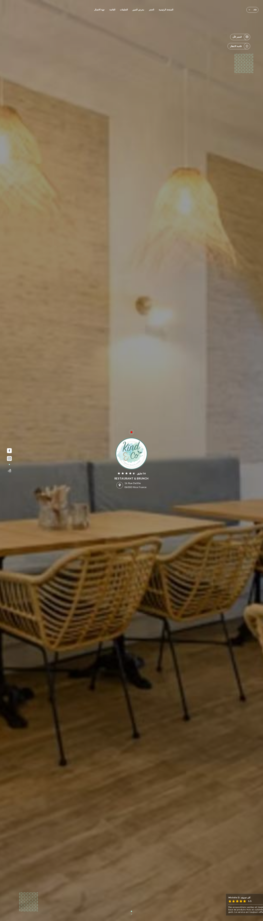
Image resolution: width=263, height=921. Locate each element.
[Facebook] (9, 450)
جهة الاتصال (99, 9)
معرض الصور (138, 9)
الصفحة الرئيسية (166, 9)
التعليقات (124, 9)
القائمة (112, 9)
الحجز (151, 9)
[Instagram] (9, 458)
